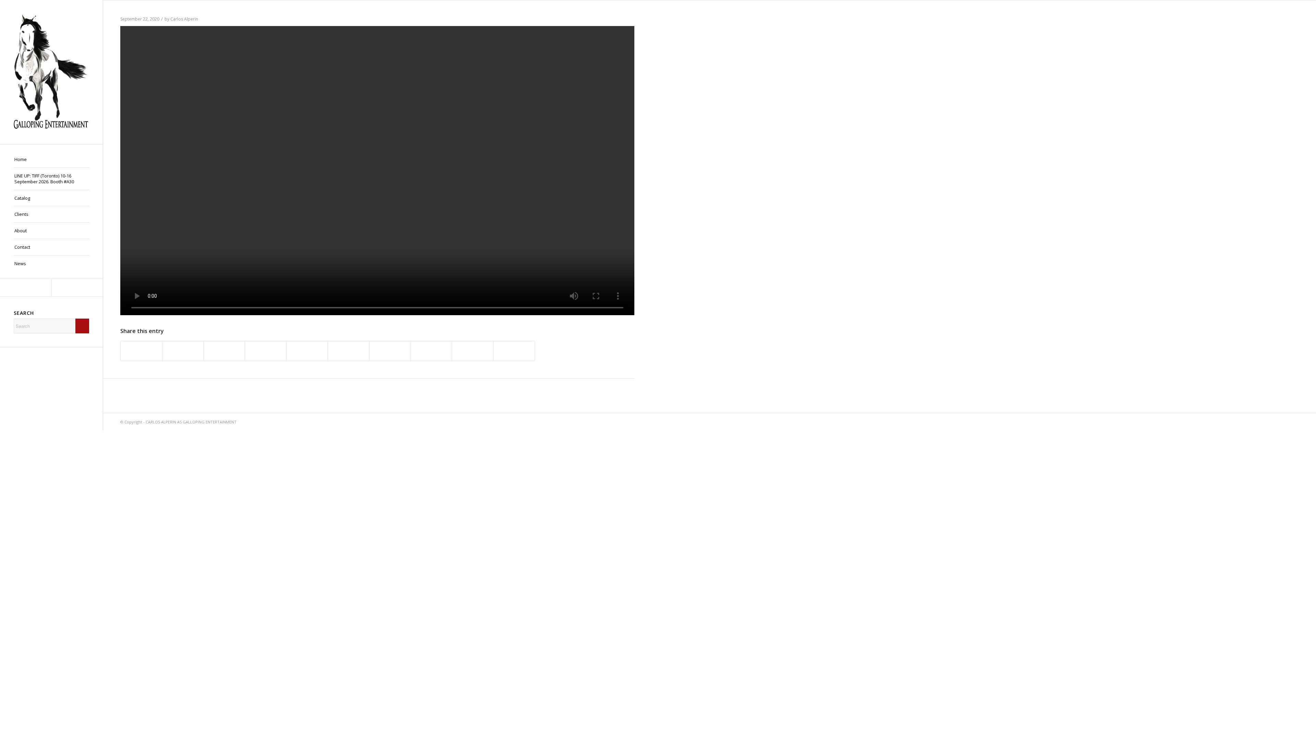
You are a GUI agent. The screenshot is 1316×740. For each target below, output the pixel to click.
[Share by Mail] (514, 350)
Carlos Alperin (184, 19)
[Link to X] (77, 287)
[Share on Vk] (431, 350)
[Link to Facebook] (25, 287)
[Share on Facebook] (141, 350)
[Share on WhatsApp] (265, 350)
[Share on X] (183, 350)
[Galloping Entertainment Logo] (51, 72)
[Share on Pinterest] (307, 350)
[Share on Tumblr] (390, 350)
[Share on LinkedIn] (348, 350)
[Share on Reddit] (472, 350)
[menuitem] (51, 159)
